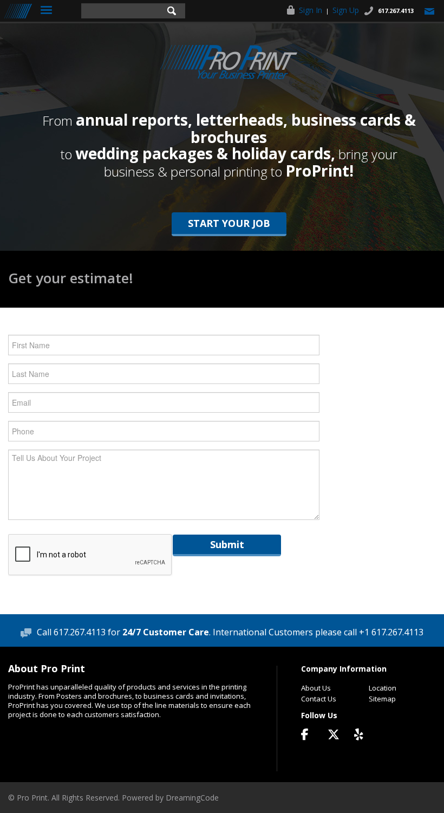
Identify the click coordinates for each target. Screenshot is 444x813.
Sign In (310, 10)
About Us (316, 688)
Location (382, 688)
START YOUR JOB (229, 223)
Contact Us (318, 699)
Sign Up (345, 10)
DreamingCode (192, 797)
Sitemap (382, 699)
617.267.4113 (396, 10)
